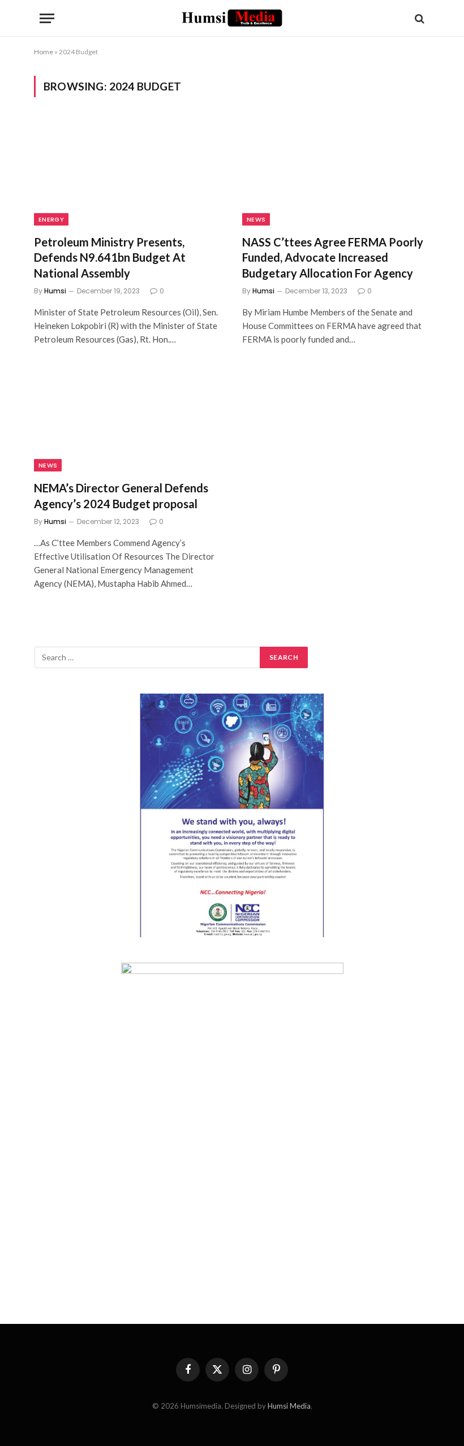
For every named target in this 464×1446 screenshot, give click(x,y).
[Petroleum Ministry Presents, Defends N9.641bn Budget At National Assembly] (128, 173)
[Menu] (47, 18)
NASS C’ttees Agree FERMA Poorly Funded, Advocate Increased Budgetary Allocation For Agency (332, 257)
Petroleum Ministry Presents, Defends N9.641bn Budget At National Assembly (110, 257)
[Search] (418, 18)
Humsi (55, 291)
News (256, 219)
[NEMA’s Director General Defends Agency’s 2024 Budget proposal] (128, 419)
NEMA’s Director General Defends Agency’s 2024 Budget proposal (121, 495)
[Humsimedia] (232, 18)
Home (43, 51)
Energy (51, 219)
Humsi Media (289, 1405)
